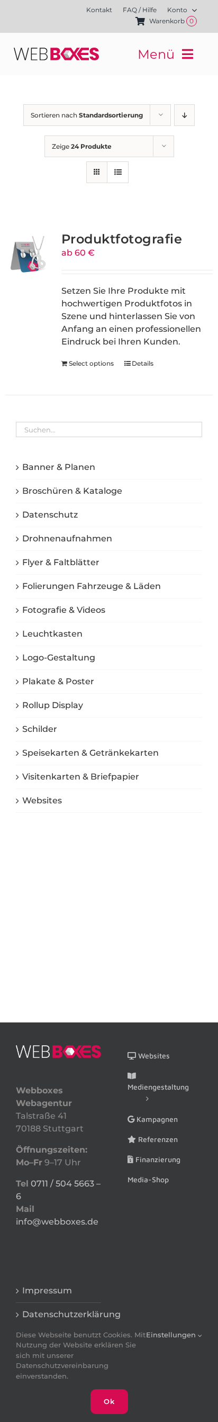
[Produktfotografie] (29, 254)
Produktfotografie (122, 239)
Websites (42, 800)
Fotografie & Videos (63, 610)
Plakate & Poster (58, 681)
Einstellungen (172, 1334)
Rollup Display (52, 705)
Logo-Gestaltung (58, 658)
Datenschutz (50, 515)
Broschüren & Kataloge (72, 491)
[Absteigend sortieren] (184, 115)
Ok (109, 1401)
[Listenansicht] (117, 172)
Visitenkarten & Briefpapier (80, 777)
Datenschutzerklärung (59, 1314)
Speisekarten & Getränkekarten (90, 753)
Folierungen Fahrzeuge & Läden (91, 586)
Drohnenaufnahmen (67, 538)
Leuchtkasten (52, 634)
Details (142, 363)
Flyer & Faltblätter (60, 562)
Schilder (39, 729)
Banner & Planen (58, 467)
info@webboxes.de (57, 1222)
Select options (91, 363)
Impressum (47, 1290)
